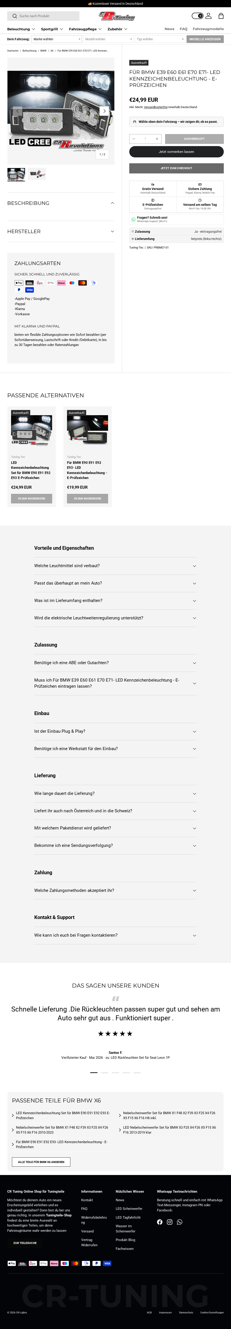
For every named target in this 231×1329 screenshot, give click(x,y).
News (169, 29)
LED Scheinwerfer (129, 1209)
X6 (52, 50)
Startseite (12, 50)
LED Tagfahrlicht (128, 1217)
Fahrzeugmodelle (208, 29)
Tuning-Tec (136, 247)
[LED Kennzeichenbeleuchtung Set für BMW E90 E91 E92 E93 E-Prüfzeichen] (31, 430)
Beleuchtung (30, 50)
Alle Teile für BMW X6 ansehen (41, 1162)
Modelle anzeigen (205, 39)
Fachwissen (125, 1249)
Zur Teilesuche (25, 1243)
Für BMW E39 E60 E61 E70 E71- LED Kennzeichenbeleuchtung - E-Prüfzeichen (83, 50)
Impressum (165, 1312)
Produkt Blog (125, 1240)
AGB (149, 1312)
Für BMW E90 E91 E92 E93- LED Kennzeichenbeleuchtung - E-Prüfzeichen (87, 470)
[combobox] (43, 16)
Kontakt (87, 1200)
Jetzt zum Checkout (176, 168)
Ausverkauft (194, 138)
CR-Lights (21, 1312)
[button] (221, 16)
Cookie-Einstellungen (212, 1312)
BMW (43, 50)
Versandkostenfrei (156, 107)
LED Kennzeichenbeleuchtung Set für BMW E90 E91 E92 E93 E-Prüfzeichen (31, 470)
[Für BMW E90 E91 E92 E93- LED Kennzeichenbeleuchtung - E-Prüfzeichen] (87, 430)
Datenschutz (186, 1312)
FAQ (183, 29)
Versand (87, 1231)
